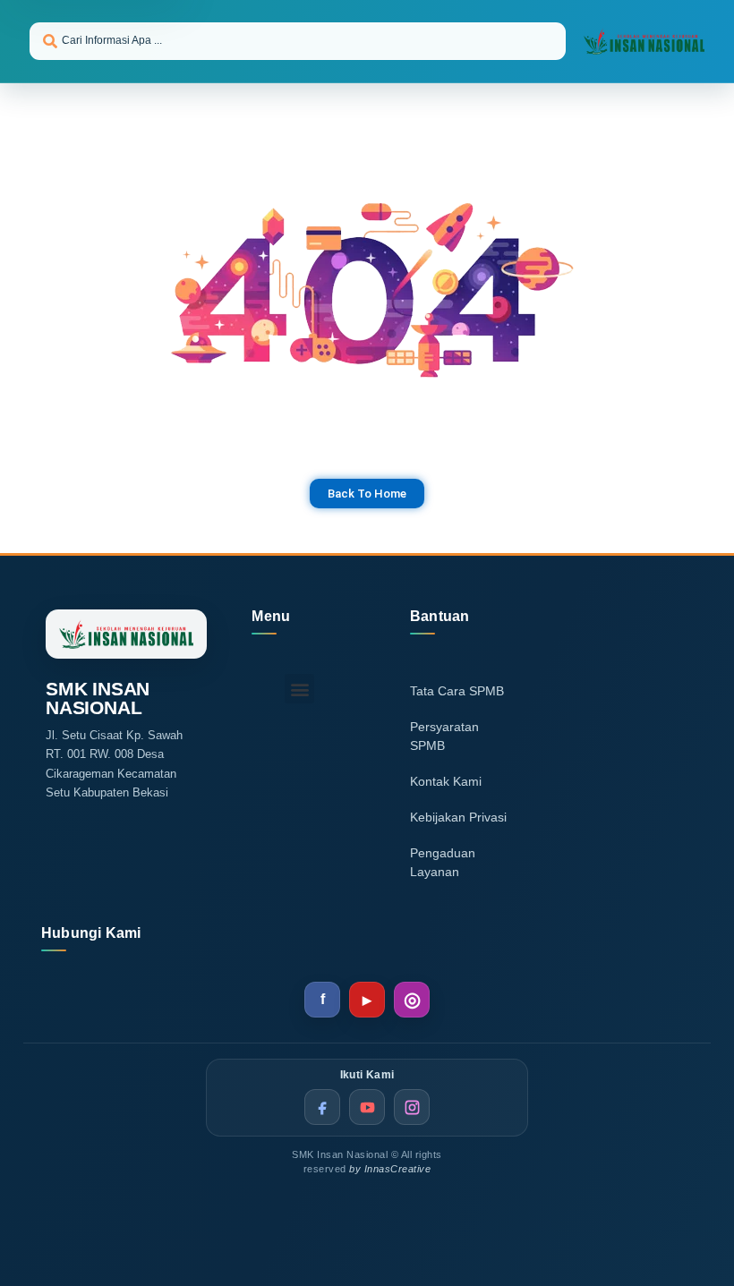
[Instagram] (412, 1000)
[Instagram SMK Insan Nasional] (412, 1107)
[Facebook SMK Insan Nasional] (322, 1107)
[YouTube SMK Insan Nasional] (367, 1107)
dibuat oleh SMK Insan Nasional (47, 592)
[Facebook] (322, 1000)
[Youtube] (367, 1000)
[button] (299, 688)
